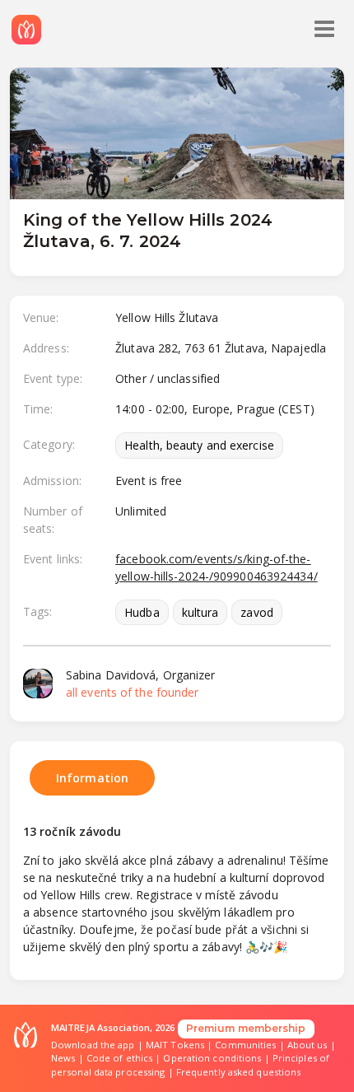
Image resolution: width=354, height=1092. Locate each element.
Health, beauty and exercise (199, 445)
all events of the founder (132, 692)
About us (307, 1044)
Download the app (93, 1044)
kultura (200, 612)
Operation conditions (212, 1058)
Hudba (142, 612)
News (63, 1058)
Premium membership (246, 1028)
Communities (245, 1044)
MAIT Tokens (175, 1044)
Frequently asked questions (238, 1072)
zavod (256, 612)
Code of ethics (119, 1058)
